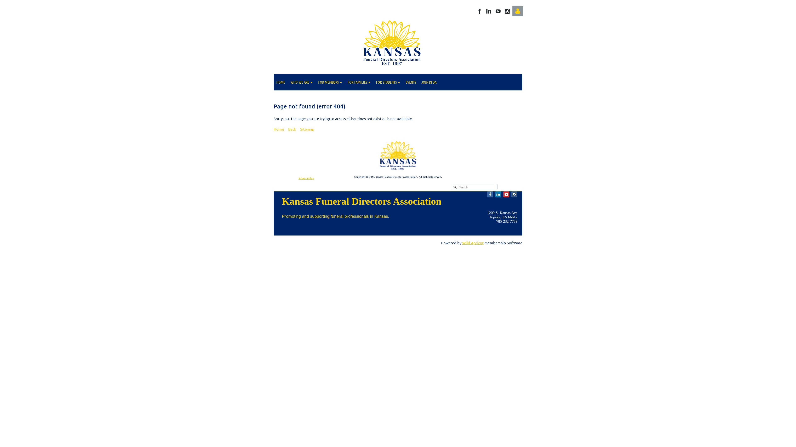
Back (292, 129)
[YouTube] (498, 11)
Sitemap (307, 129)
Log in (517, 11)
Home (279, 129)
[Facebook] (479, 11)
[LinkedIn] (489, 11)
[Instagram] (507, 11)
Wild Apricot (473, 242)
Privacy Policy (306, 178)
